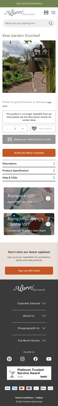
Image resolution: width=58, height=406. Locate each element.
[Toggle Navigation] (53, 12)
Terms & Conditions (24, 397)
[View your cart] (46, 12)
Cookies (39, 397)
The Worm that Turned (32, 401)
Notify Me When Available (29, 153)
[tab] (29, 163)
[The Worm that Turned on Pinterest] (9, 358)
